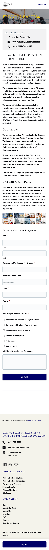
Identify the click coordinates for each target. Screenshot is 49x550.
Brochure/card (11, 346)
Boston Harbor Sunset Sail (14, 481)
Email (6, 288)
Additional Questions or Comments (18, 351)
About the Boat (9, 508)
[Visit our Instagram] (10, 464)
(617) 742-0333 (25, 46)
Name (6, 235)
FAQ (4, 517)
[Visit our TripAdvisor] (16, 464)
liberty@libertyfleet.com (29, 41)
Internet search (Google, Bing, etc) (19, 330)
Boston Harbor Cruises (16, 421)
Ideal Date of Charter (12, 275)
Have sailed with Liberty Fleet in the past (21, 325)
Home (5, 505)
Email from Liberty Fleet (15, 335)
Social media (10, 341)
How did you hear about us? (16, 313)
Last (4, 258)
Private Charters (34, 421)
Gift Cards (7, 493)
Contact (6, 520)
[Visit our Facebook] (5, 464)
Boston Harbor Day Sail (12, 478)
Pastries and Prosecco (12, 484)
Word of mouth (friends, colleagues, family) (22, 320)
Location (6, 514)
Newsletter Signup (11, 523)
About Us (7, 511)
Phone (6, 301)
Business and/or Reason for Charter (19, 263)
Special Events (9, 487)
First (4, 247)
